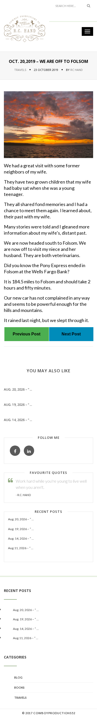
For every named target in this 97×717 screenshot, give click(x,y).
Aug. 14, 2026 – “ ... (18, 420)
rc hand (76, 70)
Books (19, 687)
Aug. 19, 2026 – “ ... (18, 404)
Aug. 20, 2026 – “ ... (18, 389)
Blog (18, 677)
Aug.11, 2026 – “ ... (20, 548)
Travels (20, 70)
